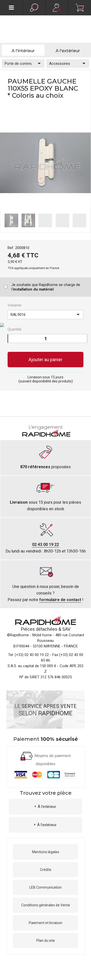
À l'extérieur (47, 825)
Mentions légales (45, 852)
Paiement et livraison (45, 923)
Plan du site (45, 940)
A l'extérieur (68, 50)
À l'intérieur (47, 806)
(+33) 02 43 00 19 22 (32, 654)
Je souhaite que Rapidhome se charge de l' (45, 287)
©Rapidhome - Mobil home (29, 635)
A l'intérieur (23, 50)
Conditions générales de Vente (45, 905)
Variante (14, 305)
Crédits (45, 870)
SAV (66, 629)
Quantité (14, 329)
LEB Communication (45, 887)
